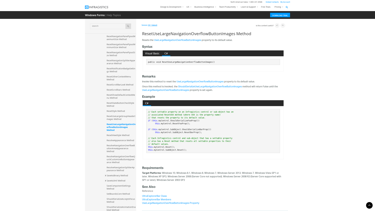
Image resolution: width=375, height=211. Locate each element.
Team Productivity (227, 7)
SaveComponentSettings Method (119, 187)
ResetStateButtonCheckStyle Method (121, 104)
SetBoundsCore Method (118, 193)
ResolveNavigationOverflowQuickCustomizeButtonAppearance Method (121, 159)
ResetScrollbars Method (118, 89)
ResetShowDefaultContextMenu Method (121, 96)
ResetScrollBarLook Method (120, 84)
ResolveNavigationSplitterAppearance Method (121, 169)
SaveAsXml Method (116, 180)
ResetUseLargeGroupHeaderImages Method (121, 117)
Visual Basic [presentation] (152, 53)
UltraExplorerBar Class (154, 196)
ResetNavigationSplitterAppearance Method (121, 62)
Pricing (278, 7)
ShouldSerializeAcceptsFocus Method (121, 200)
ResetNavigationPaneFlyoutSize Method (121, 54)
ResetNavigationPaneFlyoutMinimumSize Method (121, 46)
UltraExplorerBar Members (156, 199)
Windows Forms (95, 15)
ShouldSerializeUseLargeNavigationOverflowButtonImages (210, 86)
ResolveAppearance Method (120, 140)
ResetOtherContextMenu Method (119, 78)
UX (187, 7)
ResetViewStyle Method (118, 135)
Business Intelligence (204, 7)
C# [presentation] (166, 53)
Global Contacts (272, 2)
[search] (128, 26)
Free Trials (265, 7)
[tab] (152, 53)
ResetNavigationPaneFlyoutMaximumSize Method (121, 38)
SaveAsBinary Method (117, 175)
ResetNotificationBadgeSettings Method (121, 70)
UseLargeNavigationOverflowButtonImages (177, 40)
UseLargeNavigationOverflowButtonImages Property (170, 203)
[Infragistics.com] (99, 7)
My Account (285, 2)
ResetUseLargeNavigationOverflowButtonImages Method (121, 127)
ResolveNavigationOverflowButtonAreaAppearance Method (121, 148)
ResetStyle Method (116, 111)
